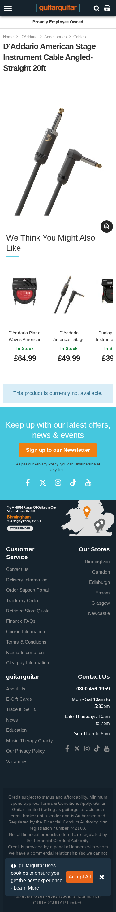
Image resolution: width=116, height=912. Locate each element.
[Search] (97, 8)
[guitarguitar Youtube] (88, 483)
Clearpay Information (27, 662)
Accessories (55, 36)
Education (16, 730)
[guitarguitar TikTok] (73, 483)
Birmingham (97, 561)
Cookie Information (25, 631)
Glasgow (101, 603)
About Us (15, 688)
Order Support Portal (27, 590)
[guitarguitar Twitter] (43, 483)
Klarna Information (25, 652)
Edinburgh (99, 582)
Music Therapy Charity (29, 740)
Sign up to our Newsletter (58, 450)
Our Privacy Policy (25, 751)
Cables (79, 36)
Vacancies (17, 761)
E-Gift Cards (19, 699)
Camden (101, 572)
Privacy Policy (46, 464)
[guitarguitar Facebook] (27, 483)
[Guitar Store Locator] (58, 517)
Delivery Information (26, 579)
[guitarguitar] (58, 7)
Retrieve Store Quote (27, 610)
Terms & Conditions (26, 641)
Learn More (26, 888)
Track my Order (22, 600)
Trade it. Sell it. (21, 709)
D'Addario (29, 36)
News (12, 719)
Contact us (17, 569)
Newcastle (99, 613)
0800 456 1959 (93, 688)
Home (8, 36)
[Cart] (107, 8)
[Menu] (17, 8)
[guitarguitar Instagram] (58, 483)
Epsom (102, 592)
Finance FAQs (21, 621)
